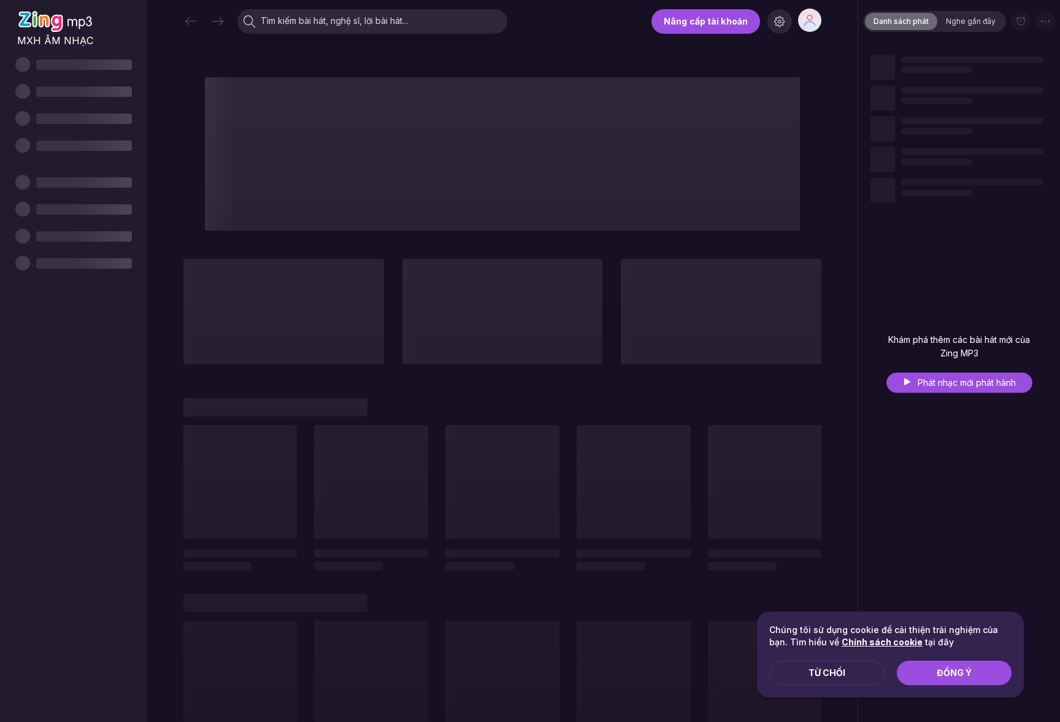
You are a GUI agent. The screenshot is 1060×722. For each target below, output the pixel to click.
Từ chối (826, 672)
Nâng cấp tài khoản (706, 21)
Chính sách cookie (882, 642)
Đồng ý (954, 672)
